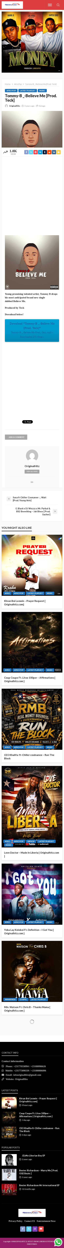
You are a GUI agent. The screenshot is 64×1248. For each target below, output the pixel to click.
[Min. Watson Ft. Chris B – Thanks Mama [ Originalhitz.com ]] (32, 971)
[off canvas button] (50, 5)
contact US (29, 1221)
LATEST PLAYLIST (27, 90)
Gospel (23, 999)
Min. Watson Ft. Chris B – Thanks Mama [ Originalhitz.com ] (27, 1009)
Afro (7, 593)
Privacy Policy (15, 1221)
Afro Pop (11, 90)
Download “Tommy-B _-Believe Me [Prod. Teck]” (32, 330)
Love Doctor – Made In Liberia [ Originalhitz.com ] (31, 854)
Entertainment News (46, 1221)
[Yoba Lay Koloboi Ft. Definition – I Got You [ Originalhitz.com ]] (32, 894)
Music (42, 90)
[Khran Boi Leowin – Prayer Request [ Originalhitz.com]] (32, 565)
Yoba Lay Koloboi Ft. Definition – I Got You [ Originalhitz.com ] (29, 931)
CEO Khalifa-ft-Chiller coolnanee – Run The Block (29, 756)
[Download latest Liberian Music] (12, 5)
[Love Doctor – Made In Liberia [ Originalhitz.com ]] (32, 806)
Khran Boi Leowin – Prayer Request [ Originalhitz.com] (24, 602)
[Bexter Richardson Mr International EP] (9, 1189)
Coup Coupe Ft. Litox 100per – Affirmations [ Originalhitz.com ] (29, 679)
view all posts (32, 471)
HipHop (31, 841)
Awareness (10, 999)
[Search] (58, 5)
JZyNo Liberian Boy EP (33, 1155)
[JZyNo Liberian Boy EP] (9, 1160)
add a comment (16, 437)
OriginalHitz (14, 106)
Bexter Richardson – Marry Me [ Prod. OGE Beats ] (38, 1172)
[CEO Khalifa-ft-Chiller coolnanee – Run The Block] (32, 719)
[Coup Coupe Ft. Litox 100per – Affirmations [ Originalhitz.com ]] (32, 642)
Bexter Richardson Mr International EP (39, 1185)
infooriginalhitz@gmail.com (27, 1075)
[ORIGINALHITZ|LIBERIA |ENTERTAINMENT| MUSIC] (32, 1213)
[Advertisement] (32, 194)
